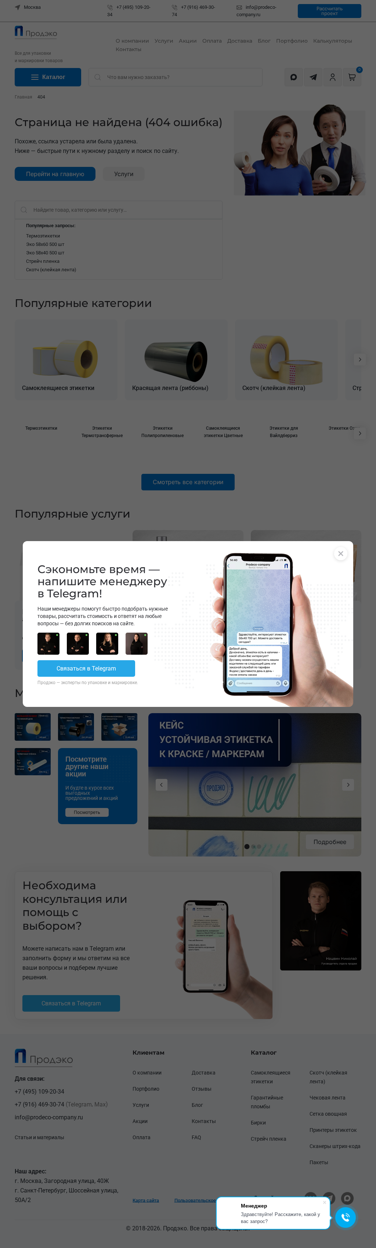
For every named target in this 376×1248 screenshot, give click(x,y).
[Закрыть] (340, 553)
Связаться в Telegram (86, 668)
